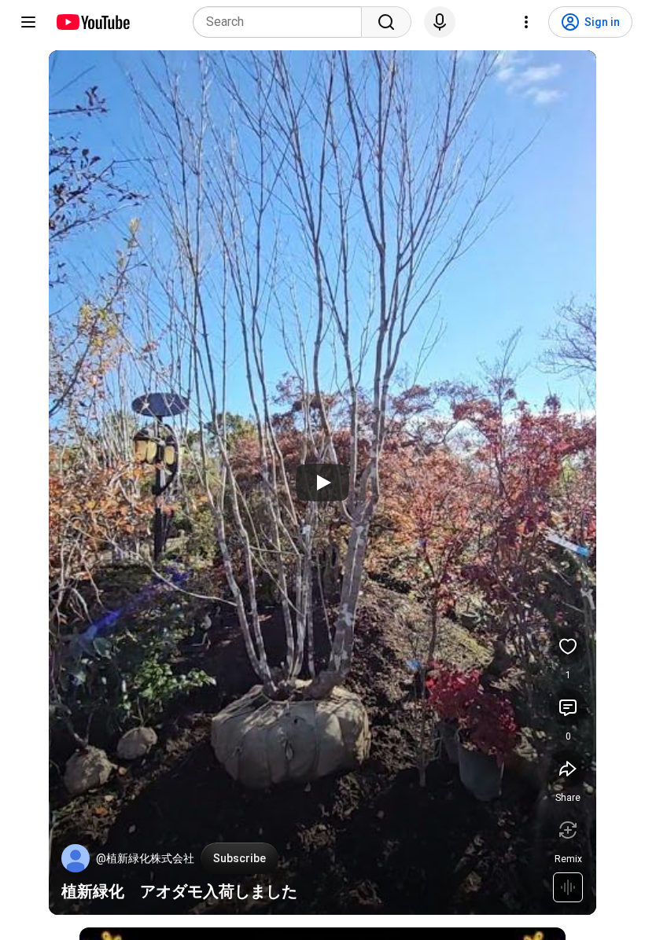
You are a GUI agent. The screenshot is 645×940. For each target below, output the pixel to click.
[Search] (386, 22)
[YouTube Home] (92, 22)
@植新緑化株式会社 (145, 858)
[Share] (568, 769)
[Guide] (28, 22)
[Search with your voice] (439, 22)
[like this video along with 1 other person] (568, 646)
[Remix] (568, 830)
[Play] (322, 482)
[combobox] (282, 22)
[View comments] (568, 707)
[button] (75, 858)
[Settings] (526, 22)
